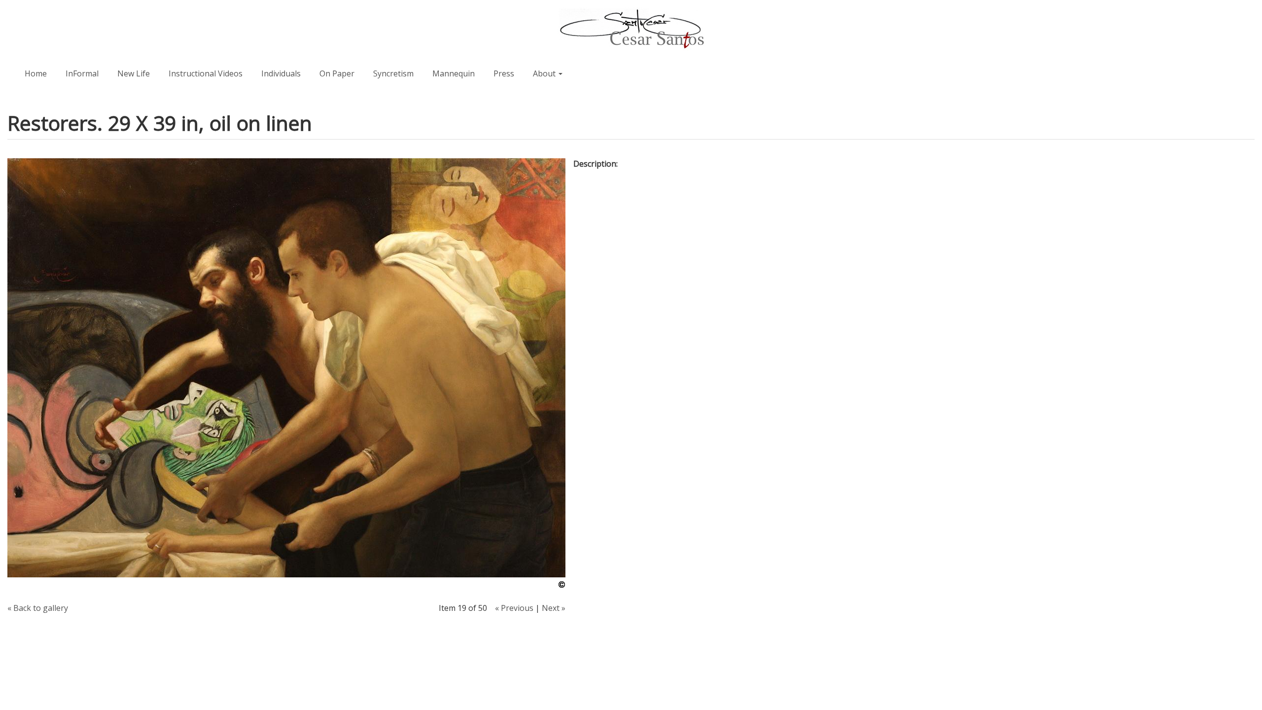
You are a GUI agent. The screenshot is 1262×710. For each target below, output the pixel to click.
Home (36, 73)
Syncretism (393, 73)
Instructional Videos (206, 73)
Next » (553, 608)
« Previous (514, 608)
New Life (133, 73)
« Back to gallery (37, 608)
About (545, 73)
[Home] (631, 29)
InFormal (82, 73)
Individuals (281, 73)
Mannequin (453, 73)
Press (503, 73)
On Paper (336, 73)
